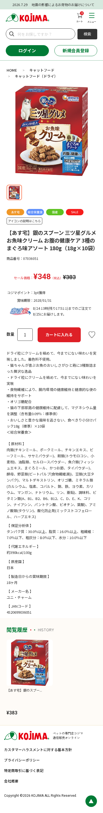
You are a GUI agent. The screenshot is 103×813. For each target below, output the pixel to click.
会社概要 (11, 781)
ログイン (27, 50)
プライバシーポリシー (22, 760)
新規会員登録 (76, 50)
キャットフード (41, 70)
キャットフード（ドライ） (36, 76)
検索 (87, 34)
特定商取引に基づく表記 (23, 770)
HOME (12, 70)
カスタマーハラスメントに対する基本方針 (38, 749)
